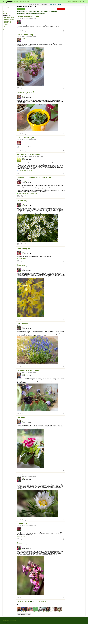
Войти (69, 1)
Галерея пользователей (9, 19)
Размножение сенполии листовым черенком (34, 177)
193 (28, 601)
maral (26, 611)
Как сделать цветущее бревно (28, 154)
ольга (30, 611)
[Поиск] (83, 1)
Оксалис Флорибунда (25, 35)
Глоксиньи (21, 417)
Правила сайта (6, 617)
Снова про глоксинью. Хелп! (28, 370)
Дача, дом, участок (7, 15)
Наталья (24, 181)
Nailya (39, 611)
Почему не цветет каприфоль (28, 17)
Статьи (4, 36)
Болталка (5, 33)
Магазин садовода (7, 29)
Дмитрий (59, 611)
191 (23, 601)
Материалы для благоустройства (7, 22)
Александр (48, 611)
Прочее (5, 38)
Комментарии (23, 1)
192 (26, 601)
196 (36, 601)
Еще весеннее (22, 323)
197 (39, 601)
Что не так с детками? (25, 92)
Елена (55, 611)
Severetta (35, 611)
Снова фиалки (22, 524)
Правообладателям (13, 617)
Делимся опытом (7, 11)
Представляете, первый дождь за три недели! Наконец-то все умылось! (34, 256)
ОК (59, 4)
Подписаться (61, 8)
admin (23, 158)
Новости (5, 13)
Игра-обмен (5, 31)
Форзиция (21, 265)
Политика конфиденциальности (9, 620)
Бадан (19, 543)
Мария (43, 611)
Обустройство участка (9, 17)
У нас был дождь (23, 248)
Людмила (18, 611)
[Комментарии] (21, 88)
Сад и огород (6, 7)
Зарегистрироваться (76, 1)
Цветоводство (6, 9)
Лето (23, 141)
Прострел (20, 474)
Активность (16, 1)
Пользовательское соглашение (24, 617)
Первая (19, 601)
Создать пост (21, 8)
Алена (51, 611)
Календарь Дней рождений (24, 614)
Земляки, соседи (7, 24)
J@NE (23, 38)
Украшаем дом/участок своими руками (9, 27)
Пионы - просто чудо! (25, 138)
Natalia (22, 611)
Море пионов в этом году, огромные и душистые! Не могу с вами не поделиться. (36, 145)
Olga (23, 20)
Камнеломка (21, 200)
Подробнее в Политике (51, 4)
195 (33, 601)
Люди (28, 1)
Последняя (43, 601)
